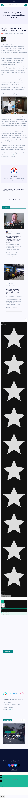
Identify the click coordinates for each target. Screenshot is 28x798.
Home (14, 20)
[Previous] (22, 720)
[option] (14, 733)
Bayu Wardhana (12, 231)
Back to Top (14, 769)
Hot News (7, 732)
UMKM (13, 732)
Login (3, 592)
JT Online (6, 33)
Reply (1, 786)
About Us (11, 709)
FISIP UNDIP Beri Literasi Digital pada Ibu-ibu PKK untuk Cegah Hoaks (12, 737)
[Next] (24, 720)
